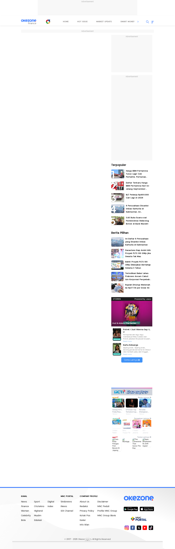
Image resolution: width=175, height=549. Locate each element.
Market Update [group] (104, 22)
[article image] (117, 173)
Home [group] (65, 22)
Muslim (37, 516)
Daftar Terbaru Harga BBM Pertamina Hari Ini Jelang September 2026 (137, 186)
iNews (64, 506)
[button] (138, 21)
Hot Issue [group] (82, 22)
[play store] (131, 509)
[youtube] (145, 527)
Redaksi (84, 506)
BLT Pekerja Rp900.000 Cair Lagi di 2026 (137, 196)
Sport (37, 502)
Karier (83, 520)
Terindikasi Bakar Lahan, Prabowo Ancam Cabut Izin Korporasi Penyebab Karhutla (137, 276)
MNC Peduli (103, 506)
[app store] (147, 509)
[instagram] (126, 527)
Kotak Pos (85, 516)
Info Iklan (84, 525)
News (24, 502)
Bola (23, 520)
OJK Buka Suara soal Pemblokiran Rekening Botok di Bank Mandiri (137, 221)
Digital (51, 502)
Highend (38, 511)
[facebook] (132, 527)
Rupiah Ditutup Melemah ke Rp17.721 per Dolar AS (137, 286)
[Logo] (48, 21)
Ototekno (39, 506)
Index (50, 506)
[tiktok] (151, 527)
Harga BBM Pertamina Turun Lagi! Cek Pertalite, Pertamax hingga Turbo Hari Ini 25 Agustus (138, 174)
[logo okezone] (139, 498)
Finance (25, 506)
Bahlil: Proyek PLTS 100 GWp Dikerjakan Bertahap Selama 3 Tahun (138, 265)
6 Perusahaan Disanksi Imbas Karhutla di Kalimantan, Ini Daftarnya (137, 209)
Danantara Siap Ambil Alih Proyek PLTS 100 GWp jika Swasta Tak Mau (138, 253)
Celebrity (26, 516)
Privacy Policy (87, 511)
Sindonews (66, 502)
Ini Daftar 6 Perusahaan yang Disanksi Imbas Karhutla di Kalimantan (136, 242)
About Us (84, 502)
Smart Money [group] (127, 22)
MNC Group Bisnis (106, 516)
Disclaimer (102, 502)
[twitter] (139, 527)
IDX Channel (67, 511)
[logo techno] (28, 21)
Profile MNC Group (107, 511)
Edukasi (38, 520)
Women (25, 511)
